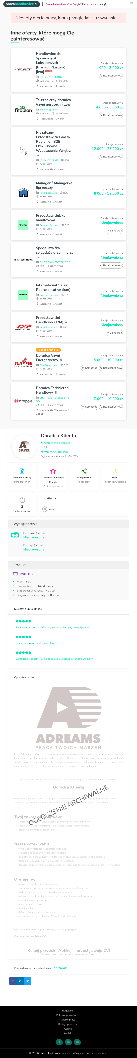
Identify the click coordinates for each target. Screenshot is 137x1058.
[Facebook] (59, 1042)
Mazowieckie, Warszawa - (52, 412)
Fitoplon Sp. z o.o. (48, 109)
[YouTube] (77, 1042)
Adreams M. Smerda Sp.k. (57, 442)
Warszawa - (50, 201)
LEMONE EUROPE (48, 160)
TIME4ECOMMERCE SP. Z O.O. (55, 262)
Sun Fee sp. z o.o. (48, 365)
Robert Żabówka (48, 192)
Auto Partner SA (48, 327)
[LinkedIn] (68, 1042)
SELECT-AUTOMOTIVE (51, 77)
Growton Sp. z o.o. (49, 225)
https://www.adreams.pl (56, 451)
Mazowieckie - (52, 86)
